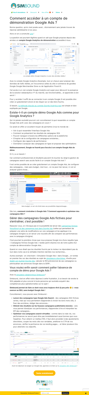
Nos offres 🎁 (46, 12)
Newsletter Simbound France (30, 393)
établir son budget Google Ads (22, 261)
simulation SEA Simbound (68, 366)
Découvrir (33, 12)
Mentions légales (44, 389)
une (31, 34)
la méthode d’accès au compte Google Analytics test (39, 106)
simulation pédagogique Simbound (30, 275)
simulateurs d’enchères (55, 258)
